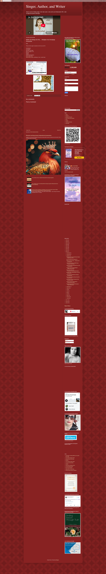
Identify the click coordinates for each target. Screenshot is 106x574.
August (68, 288)
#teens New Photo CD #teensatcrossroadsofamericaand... (72, 270)
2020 (67, 248)
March (68, 295)
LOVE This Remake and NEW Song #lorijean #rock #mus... (72, 263)
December (68, 252)
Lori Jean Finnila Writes (69, 462)
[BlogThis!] (36, 95)
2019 (67, 250)
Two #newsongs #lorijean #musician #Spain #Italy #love (72, 284)
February (68, 296)
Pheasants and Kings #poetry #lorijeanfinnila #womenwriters (38, 135)
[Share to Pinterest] (39, 95)
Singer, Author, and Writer (45, 6)
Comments (68, 342)
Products (67, 115)
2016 (67, 301)
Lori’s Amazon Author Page (70, 461)
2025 (67, 241)
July (67, 289)
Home (44, 130)
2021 (67, 247)
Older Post (59, 130)
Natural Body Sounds (30, 57)
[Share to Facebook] (38, 95)
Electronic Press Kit (69, 117)
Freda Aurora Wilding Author (70, 465)
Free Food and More (69, 467)
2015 (67, 302)
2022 (67, 245)
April (67, 293)
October (68, 255)
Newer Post (28, 130)
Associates (67, 123)
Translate (72, 74)
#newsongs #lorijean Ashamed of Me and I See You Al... (72, 280)
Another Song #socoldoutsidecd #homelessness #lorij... (71, 282)
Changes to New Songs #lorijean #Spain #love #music (72, 268)
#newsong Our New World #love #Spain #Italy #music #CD (73, 257)
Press (66, 119)
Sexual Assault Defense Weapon (71, 470)
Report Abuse (67, 305)
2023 (67, 244)
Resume (67, 460)
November (68, 254)
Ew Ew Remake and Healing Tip (71, 259)
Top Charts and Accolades (70, 118)
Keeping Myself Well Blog (70, 459)
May (67, 292)
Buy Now (79, 157)
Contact (67, 120)
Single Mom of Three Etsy (70, 469)
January (68, 298)
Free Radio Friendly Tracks (70, 457)
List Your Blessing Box (69, 466)
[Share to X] (37, 95)
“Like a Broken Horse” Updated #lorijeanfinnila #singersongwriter (43, 177)
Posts (67, 340)
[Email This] (34, 95)
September (68, 286)
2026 (67, 240)
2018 (67, 251)
